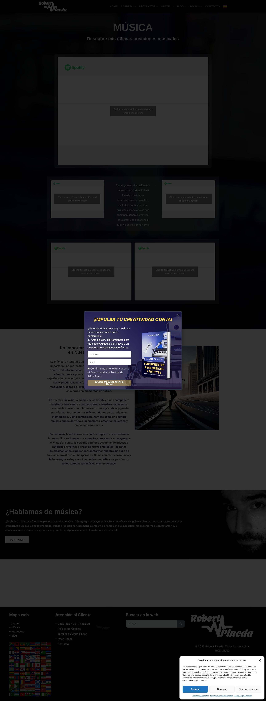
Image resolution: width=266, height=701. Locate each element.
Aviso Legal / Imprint (243, 696)
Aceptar (195, 689)
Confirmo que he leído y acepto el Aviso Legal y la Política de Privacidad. (108, 372)
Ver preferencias (248, 689)
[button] (259, 660)
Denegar (222, 689)
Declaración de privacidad (221, 696)
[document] (133, 350)
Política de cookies (200, 696)
